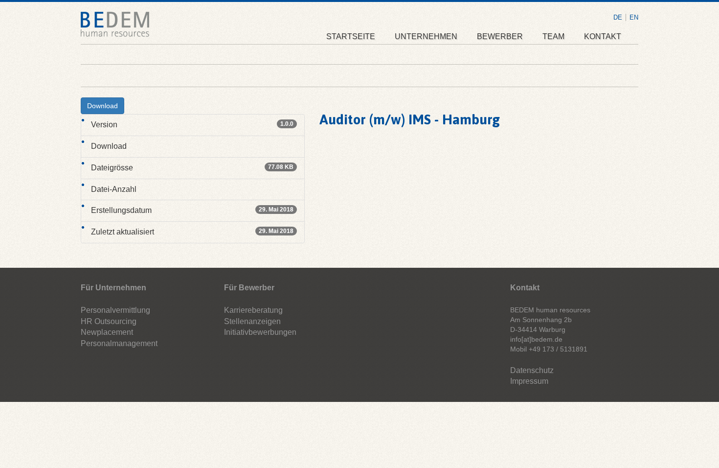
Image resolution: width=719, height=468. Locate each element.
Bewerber (500, 36)
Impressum (529, 381)
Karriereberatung (253, 310)
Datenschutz (532, 370)
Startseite (350, 36)
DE (617, 17)
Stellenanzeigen (252, 321)
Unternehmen (426, 36)
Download (102, 106)
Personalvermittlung (115, 310)
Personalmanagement (119, 343)
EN (633, 17)
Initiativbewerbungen (260, 332)
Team (553, 36)
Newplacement (107, 332)
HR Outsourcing (108, 321)
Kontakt (602, 36)
